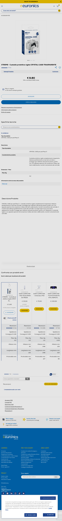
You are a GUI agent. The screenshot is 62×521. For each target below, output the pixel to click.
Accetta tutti (50, 514)
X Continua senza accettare (48, 498)
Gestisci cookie (32, 515)
